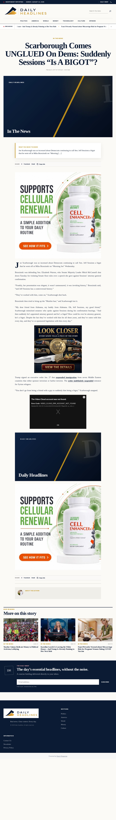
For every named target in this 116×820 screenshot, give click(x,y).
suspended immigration (66, 377)
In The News (58, 38)
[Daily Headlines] (25, 11)
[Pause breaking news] (111, 26)
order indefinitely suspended (80, 381)
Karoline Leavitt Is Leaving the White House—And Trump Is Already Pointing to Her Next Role (57, 649)
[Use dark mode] (111, 2)
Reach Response (62, 756)
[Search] (110, 11)
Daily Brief (104, 2)
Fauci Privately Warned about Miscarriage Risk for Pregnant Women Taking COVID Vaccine (95, 649)
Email (33, 164)
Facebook (27, 164)
